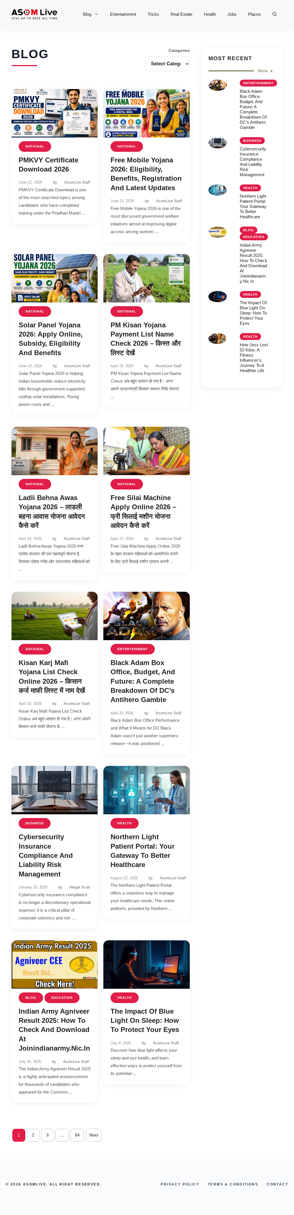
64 (77, 1135)
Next (93, 1135)
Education (62, 997)
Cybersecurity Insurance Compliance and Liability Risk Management (46, 855)
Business (35, 823)
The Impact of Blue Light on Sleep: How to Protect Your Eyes (145, 1020)
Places (254, 14)
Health (210, 14)
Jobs (232, 14)
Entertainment (123, 14)
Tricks (153, 14)
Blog (87, 14)
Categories (179, 50)
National (35, 146)
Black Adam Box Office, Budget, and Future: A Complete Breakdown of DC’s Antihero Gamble (143, 681)
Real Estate (181, 14)
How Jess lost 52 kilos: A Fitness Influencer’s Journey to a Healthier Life (254, 357)
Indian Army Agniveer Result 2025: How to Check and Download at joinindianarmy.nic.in (54, 1029)
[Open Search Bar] (275, 14)
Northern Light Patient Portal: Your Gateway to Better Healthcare (253, 206)
